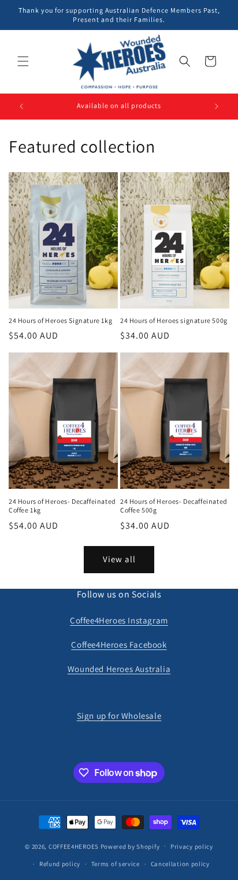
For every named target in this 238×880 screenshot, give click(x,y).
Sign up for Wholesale (119, 715)
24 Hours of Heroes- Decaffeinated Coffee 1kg (62, 506)
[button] (23, 61)
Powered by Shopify (130, 846)
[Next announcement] (216, 106)
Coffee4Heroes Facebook (118, 644)
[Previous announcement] (21, 106)
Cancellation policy (180, 864)
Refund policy (59, 864)
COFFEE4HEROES (74, 846)
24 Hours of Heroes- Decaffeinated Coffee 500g (174, 506)
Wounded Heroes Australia (119, 668)
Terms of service (115, 864)
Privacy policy (191, 846)
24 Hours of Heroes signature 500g (174, 320)
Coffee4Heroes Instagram (119, 620)
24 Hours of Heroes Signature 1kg (60, 320)
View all (119, 559)
